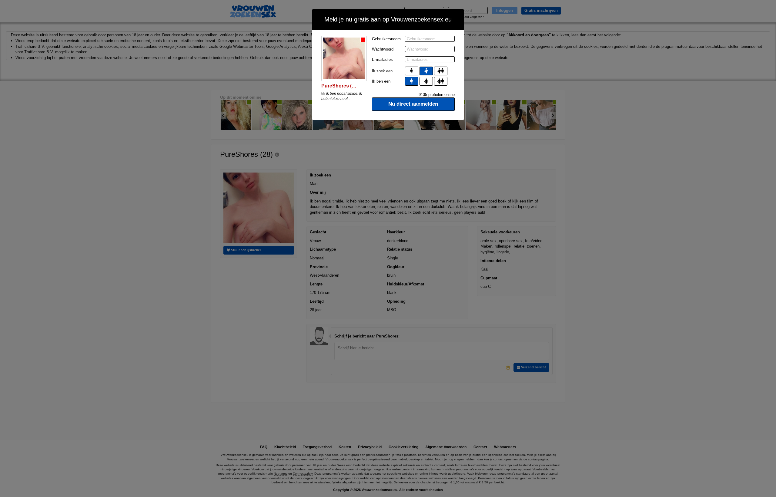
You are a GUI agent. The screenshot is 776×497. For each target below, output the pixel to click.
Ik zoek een (382, 71)
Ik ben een (381, 81)
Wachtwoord (382, 49)
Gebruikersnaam (386, 39)
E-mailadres (382, 59)
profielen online (437, 94)
